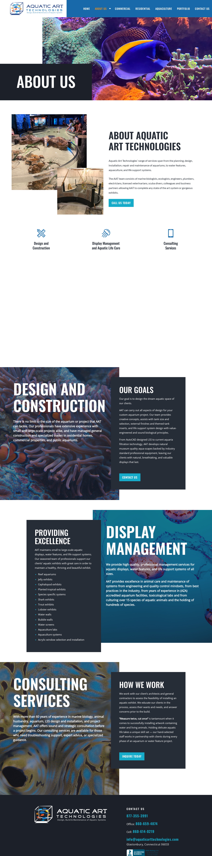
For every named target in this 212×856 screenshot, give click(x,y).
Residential (142, 9)
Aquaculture (163, 9)
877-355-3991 (137, 815)
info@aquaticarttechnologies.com (153, 839)
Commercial (123, 9)
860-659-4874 (147, 823)
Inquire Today (131, 756)
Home (86, 9)
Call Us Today (121, 203)
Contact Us (202, 9)
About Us (101, 9)
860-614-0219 (143, 831)
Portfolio (183, 9)
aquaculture (115, 170)
